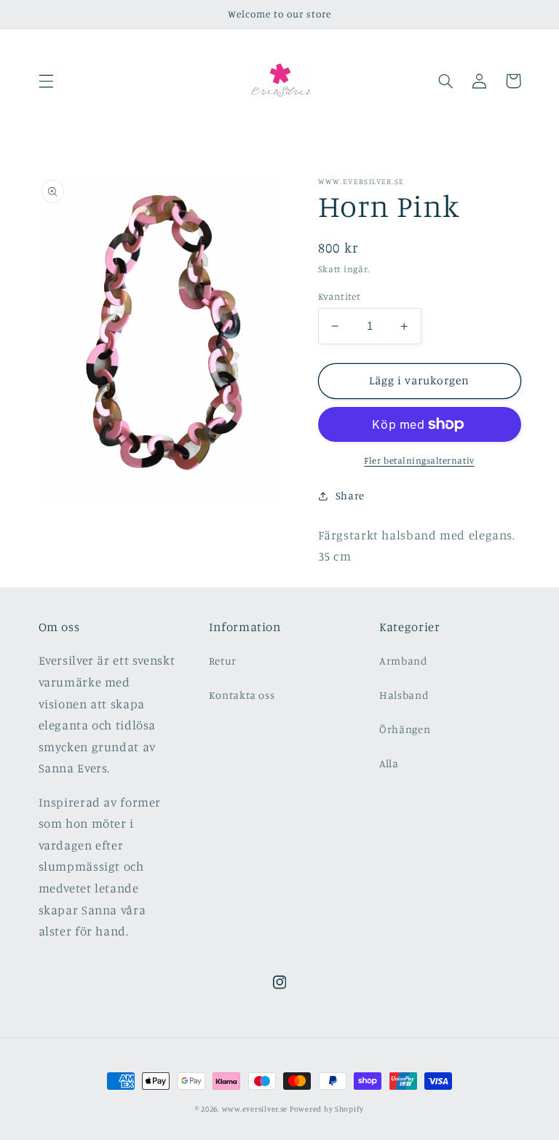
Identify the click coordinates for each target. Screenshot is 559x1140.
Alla (389, 763)
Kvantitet (339, 296)
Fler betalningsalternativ (419, 460)
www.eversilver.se (256, 1108)
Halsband (404, 695)
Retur (223, 660)
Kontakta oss (242, 695)
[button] (46, 81)
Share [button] (350, 495)
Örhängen (404, 729)
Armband (403, 660)
